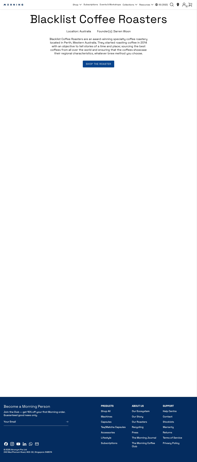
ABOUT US (138, 406)
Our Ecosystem (141, 411)
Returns (167, 432)
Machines (106, 416)
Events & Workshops (110, 4)
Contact (167, 416)
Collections (128, 4)
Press (135, 432)
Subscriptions (91, 4)
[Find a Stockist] (178, 4)
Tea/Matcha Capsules (113, 427)
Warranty (168, 427)
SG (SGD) (163, 4)
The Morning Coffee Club (143, 444)
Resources (144, 4)
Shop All (106, 411)
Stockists (168, 421)
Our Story (137, 416)
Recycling (137, 427)
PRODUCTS (107, 406)
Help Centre (170, 411)
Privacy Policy (171, 443)
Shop (75, 4)
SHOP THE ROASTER (98, 64)
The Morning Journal (144, 437)
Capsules (106, 421)
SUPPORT (168, 406)
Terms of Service (172, 437)
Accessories (108, 432)
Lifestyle (106, 437)
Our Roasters (139, 421)
